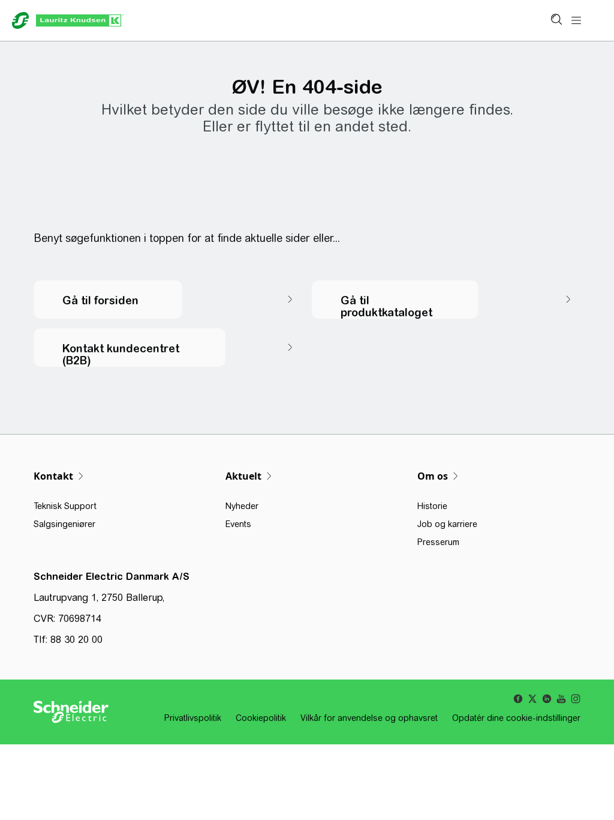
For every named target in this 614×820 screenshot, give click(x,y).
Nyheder (241, 506)
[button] (168, 299)
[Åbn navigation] (576, 20)
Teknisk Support (65, 506)
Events (238, 524)
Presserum (438, 542)
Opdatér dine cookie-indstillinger (516, 718)
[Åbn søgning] (555, 20)
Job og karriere (447, 524)
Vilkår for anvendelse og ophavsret (369, 718)
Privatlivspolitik (192, 718)
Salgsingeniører (64, 524)
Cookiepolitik (261, 718)
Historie (432, 506)
